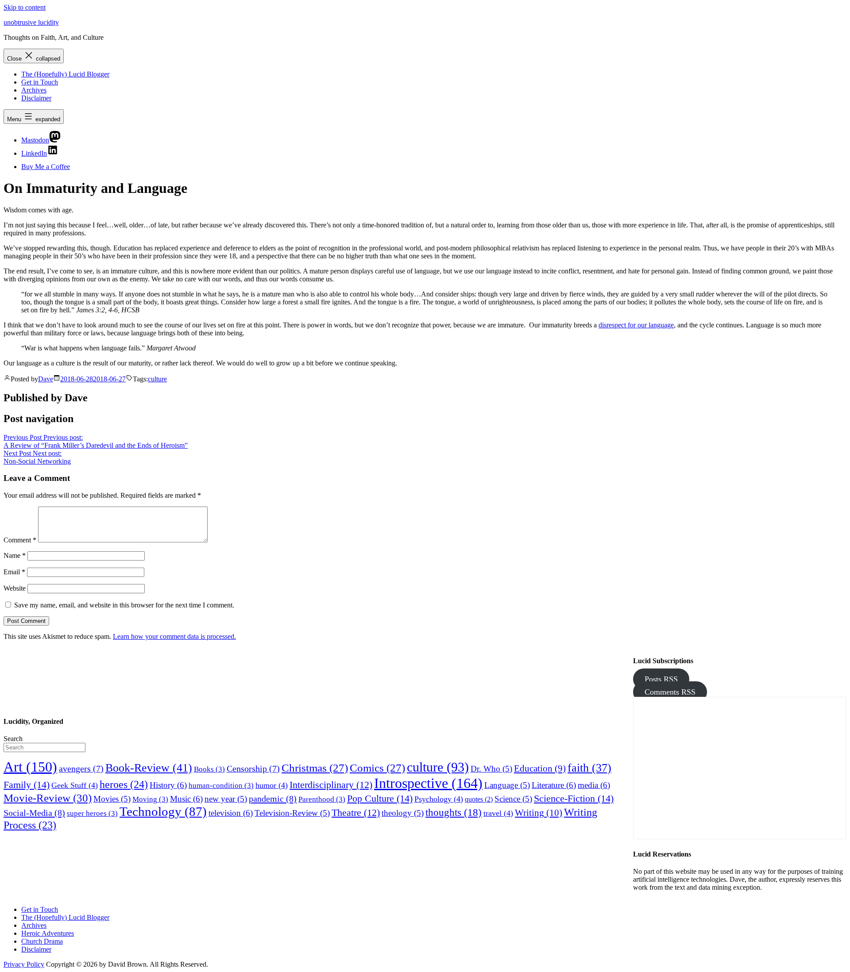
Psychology (438, 799)
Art (30, 767)
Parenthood (321, 799)
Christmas (315, 768)
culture (157, 379)
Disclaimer (36, 98)
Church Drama (42, 941)
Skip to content (25, 7)
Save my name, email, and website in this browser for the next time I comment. (124, 605)
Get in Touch (39, 82)
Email (14, 572)
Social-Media (34, 813)
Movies (112, 798)
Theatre (356, 812)
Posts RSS (661, 679)
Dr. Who (491, 768)
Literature (554, 785)
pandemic (273, 798)
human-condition (221, 785)
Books (209, 769)
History (168, 785)
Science (513, 798)
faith (589, 767)
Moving (150, 799)
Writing (538, 812)
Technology (163, 811)
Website (15, 588)
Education (540, 768)
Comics (377, 768)
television (231, 813)
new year (226, 798)
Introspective (428, 783)
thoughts (453, 812)
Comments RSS (670, 692)
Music (186, 798)
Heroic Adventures (47, 933)
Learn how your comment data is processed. (174, 636)
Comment (20, 540)
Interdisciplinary (331, 785)
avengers (81, 768)
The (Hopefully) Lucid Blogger (65, 74)
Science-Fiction (574, 798)
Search (13, 738)
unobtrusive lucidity (31, 22)
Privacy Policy (24, 964)
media (594, 785)
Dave (45, 379)
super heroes (92, 813)
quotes (479, 799)
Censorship (253, 768)
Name (15, 555)
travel (498, 813)
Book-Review (148, 767)
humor (271, 785)
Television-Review (292, 813)
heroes (124, 784)
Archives (33, 90)
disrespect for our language (636, 325)
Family (27, 784)
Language (507, 785)
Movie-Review (48, 797)
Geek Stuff (74, 785)
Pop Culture (380, 798)
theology (403, 813)
